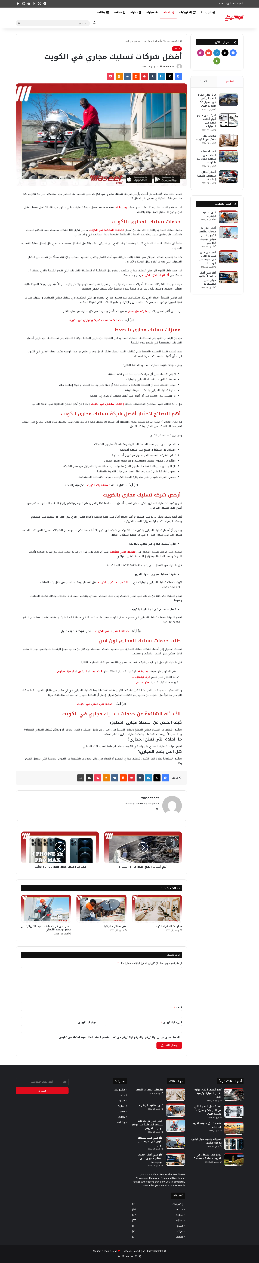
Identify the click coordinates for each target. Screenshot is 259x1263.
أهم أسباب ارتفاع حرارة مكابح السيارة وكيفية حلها (207, 1093)
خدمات (167, 12)
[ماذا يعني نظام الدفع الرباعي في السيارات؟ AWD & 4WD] (228, 99)
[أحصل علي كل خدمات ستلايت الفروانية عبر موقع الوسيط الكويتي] (46, 909)
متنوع (180, 1226)
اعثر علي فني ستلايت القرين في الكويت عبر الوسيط (207, 258)
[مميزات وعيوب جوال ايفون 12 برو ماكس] (233, 1143)
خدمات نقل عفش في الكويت (206, 138)
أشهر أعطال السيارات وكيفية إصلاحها (206, 176)
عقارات (134, 12)
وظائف (101, 12)
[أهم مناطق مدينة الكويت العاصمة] (233, 1128)
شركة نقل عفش (138, 311)
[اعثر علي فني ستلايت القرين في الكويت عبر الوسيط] (228, 257)
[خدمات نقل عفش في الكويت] (228, 140)
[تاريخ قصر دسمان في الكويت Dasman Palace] (233, 1159)
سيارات (150, 12)
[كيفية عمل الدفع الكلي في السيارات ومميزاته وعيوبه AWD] (233, 1111)
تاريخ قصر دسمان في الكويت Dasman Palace (207, 1156)
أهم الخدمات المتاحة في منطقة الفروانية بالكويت (206, 157)
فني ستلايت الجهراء (115, 926)
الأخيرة (204, 81)
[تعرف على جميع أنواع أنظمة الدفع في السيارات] (228, 120)
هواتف (118, 12)
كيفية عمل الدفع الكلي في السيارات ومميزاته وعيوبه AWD (207, 1110)
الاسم (178, 1007)
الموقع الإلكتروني (88, 1022)
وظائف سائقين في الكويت (107, 403)
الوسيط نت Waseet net (105, 1251)
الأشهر (230, 81)
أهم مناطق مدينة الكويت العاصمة (206, 1125)
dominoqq (141, 803)
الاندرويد (96, 671)
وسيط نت (121, 207)
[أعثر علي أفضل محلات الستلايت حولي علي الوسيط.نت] (228, 277)
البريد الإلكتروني (171, 1022)
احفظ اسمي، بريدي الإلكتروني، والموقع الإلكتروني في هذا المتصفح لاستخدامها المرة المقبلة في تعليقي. (118, 1037)
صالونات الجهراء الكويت (168, 926)
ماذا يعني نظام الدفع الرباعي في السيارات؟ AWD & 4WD (207, 100)
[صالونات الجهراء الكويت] (157, 909)
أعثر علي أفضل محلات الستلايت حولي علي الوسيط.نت (207, 278)
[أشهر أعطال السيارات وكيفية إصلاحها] (228, 176)
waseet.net (169, 67)
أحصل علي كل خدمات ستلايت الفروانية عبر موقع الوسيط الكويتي (46, 928)
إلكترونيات (186, 12)
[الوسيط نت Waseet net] (234, 18)
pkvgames (153, 803)
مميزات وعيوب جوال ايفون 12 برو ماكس (206, 1141)
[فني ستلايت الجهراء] (101, 909)
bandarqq (130, 803)
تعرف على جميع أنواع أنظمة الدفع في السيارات (206, 121)
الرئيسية (206, 12)
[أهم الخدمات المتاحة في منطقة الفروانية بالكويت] (228, 156)
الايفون (82, 671)
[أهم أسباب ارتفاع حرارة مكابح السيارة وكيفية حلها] (233, 1094)
